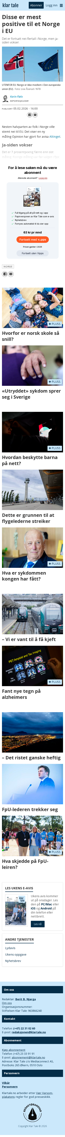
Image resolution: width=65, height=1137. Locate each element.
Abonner (36, 5)
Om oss (7, 1003)
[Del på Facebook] (29, 114)
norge (8, 266)
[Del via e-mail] (35, 114)
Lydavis (10, 948)
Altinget (54, 137)
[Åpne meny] (61, 5)
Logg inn (51, 5)
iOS (33, 908)
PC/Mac (46, 904)
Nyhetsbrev (13, 961)
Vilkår (6, 1083)
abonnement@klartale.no (28, 1057)
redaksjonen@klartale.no (29, 1032)
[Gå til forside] (11, 5)
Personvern (10, 1086)
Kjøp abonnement (13, 1050)
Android (46, 908)
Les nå (38, 924)
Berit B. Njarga (25, 999)
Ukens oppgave (15, 955)
